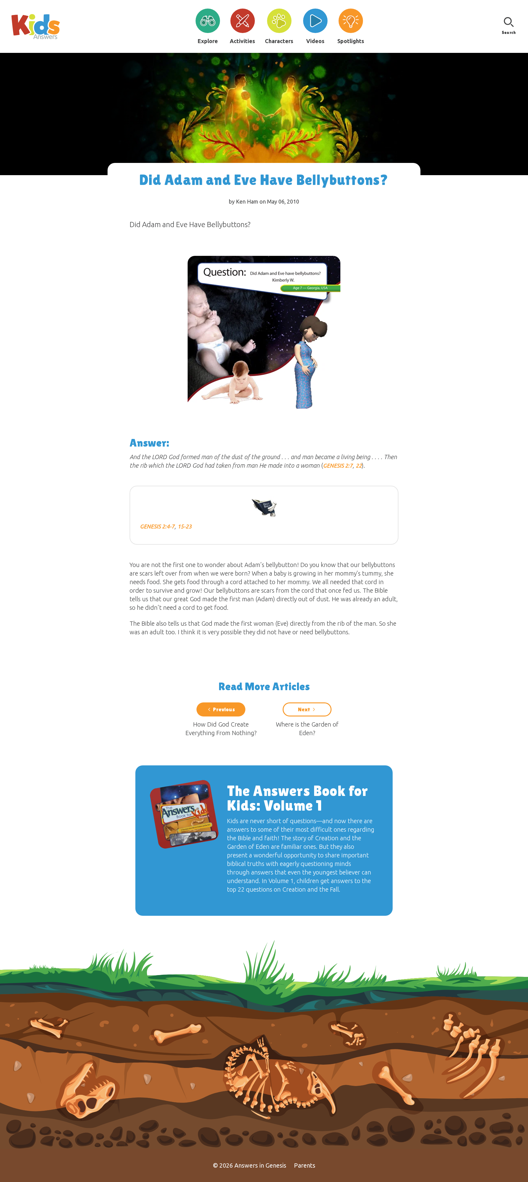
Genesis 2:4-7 (157, 526)
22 (359, 465)
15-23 (185, 526)
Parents (304, 1165)
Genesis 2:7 (338, 465)
